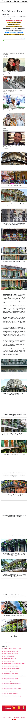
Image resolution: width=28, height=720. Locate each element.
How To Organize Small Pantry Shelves (10, 666)
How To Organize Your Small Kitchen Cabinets (11, 688)
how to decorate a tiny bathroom (14, 22)
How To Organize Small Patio (8, 686)
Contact (9, 717)
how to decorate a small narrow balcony (14, 30)
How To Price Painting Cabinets (8, 681)
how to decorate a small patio (14, 24)
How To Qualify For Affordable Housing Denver (11, 683)
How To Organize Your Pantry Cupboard (10, 678)
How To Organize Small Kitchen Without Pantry (11, 696)
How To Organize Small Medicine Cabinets (10, 668)
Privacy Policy (16, 717)
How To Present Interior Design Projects (10, 673)
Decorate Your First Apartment (14, 1)
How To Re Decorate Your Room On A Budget (11, 648)
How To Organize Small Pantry (8, 661)
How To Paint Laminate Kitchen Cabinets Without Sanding (13, 676)
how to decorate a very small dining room (14, 32)
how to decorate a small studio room (14, 20)
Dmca (4, 717)
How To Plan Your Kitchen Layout (8, 691)
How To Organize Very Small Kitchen (9, 671)
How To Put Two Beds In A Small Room (10, 693)
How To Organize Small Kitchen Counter (10, 651)
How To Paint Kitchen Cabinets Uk (9, 658)
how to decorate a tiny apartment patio (14, 26)
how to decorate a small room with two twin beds (14, 34)
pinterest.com (8, 642)
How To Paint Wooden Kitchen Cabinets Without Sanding (13, 663)
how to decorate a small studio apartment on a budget (14, 28)
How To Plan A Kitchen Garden (8, 656)
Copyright (23, 717)
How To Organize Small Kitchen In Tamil (10, 653)
